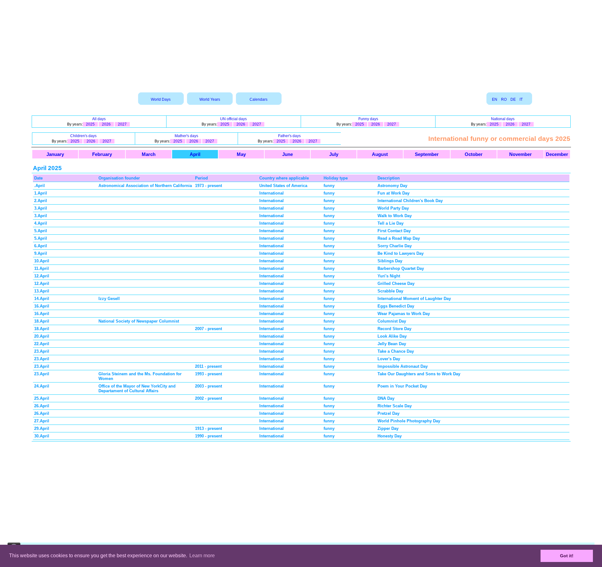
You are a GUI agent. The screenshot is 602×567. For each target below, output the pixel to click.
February (102, 154)
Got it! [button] (566, 555)
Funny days (368, 119)
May (241, 154)
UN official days (233, 119)
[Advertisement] (301, 44)
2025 (90, 124)
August (380, 154)
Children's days (83, 136)
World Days (161, 99)
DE (513, 99)
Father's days (289, 136)
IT (521, 99)
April (195, 154)
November (520, 154)
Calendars (258, 99)
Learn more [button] (202, 555)
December (557, 154)
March (149, 154)
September (427, 154)
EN (494, 99)
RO (504, 99)
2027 (122, 124)
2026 (106, 124)
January (55, 154)
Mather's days (186, 136)
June (287, 154)
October (474, 154)
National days (503, 119)
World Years (209, 99)
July (333, 154)
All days (99, 119)
